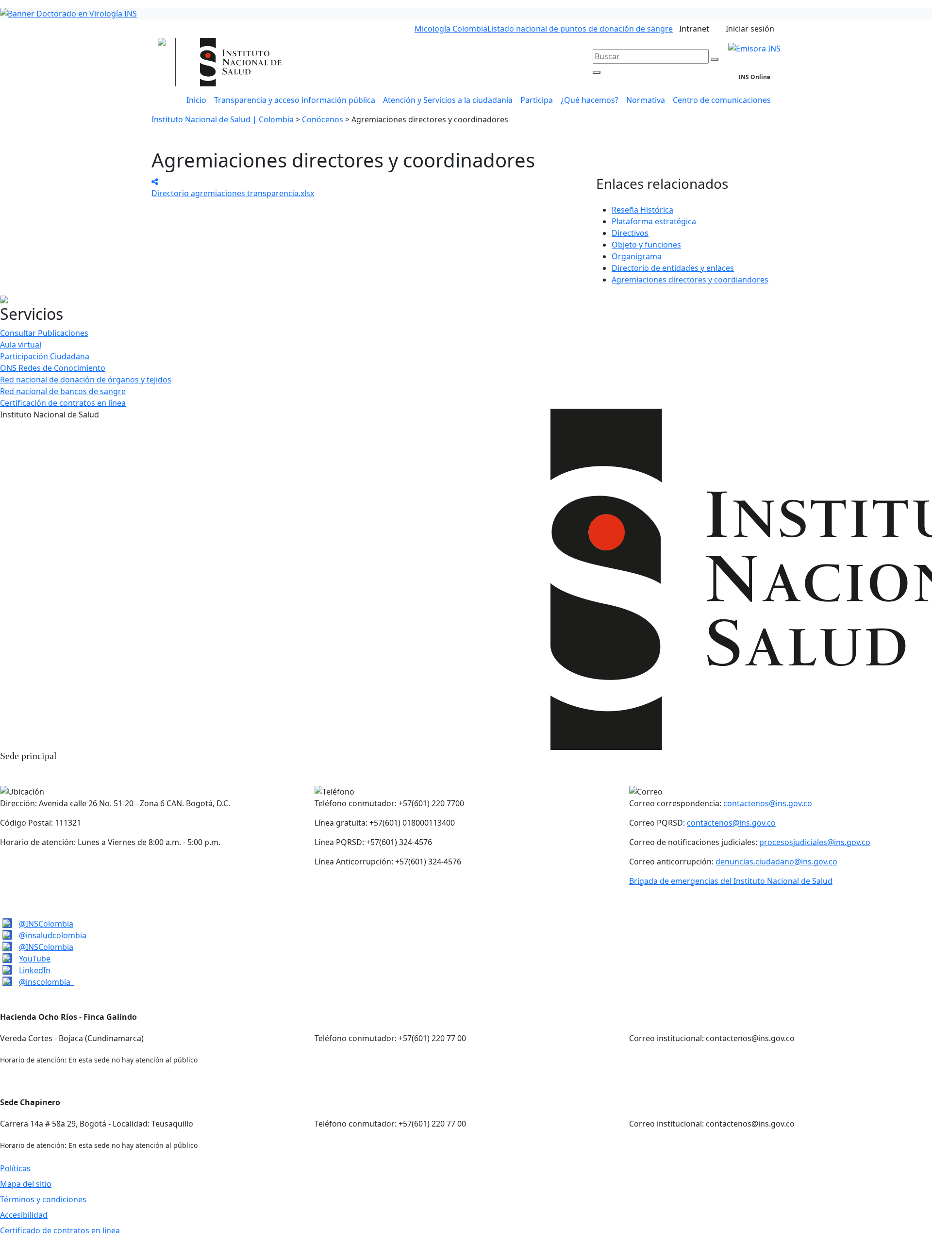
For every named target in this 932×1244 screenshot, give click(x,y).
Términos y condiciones (43, 1199)
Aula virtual (20, 344)
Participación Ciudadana (44, 356)
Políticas (15, 1168)
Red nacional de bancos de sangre (63, 391)
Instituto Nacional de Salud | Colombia (222, 119)
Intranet (694, 28)
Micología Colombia (451, 28)
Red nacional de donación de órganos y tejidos (85, 379)
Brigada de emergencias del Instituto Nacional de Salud (730, 881)
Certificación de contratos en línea (63, 403)
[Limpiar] (714, 59)
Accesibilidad (24, 1215)
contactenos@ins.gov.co (767, 803)
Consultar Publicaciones (44, 333)
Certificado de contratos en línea (60, 1230)
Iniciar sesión (750, 28)
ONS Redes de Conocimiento (52, 368)
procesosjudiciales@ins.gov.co (814, 842)
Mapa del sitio (25, 1183)
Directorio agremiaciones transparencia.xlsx (232, 193)
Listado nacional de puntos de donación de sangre (580, 28)
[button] (447, 100)
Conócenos (322, 119)
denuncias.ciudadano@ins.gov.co (776, 861)
